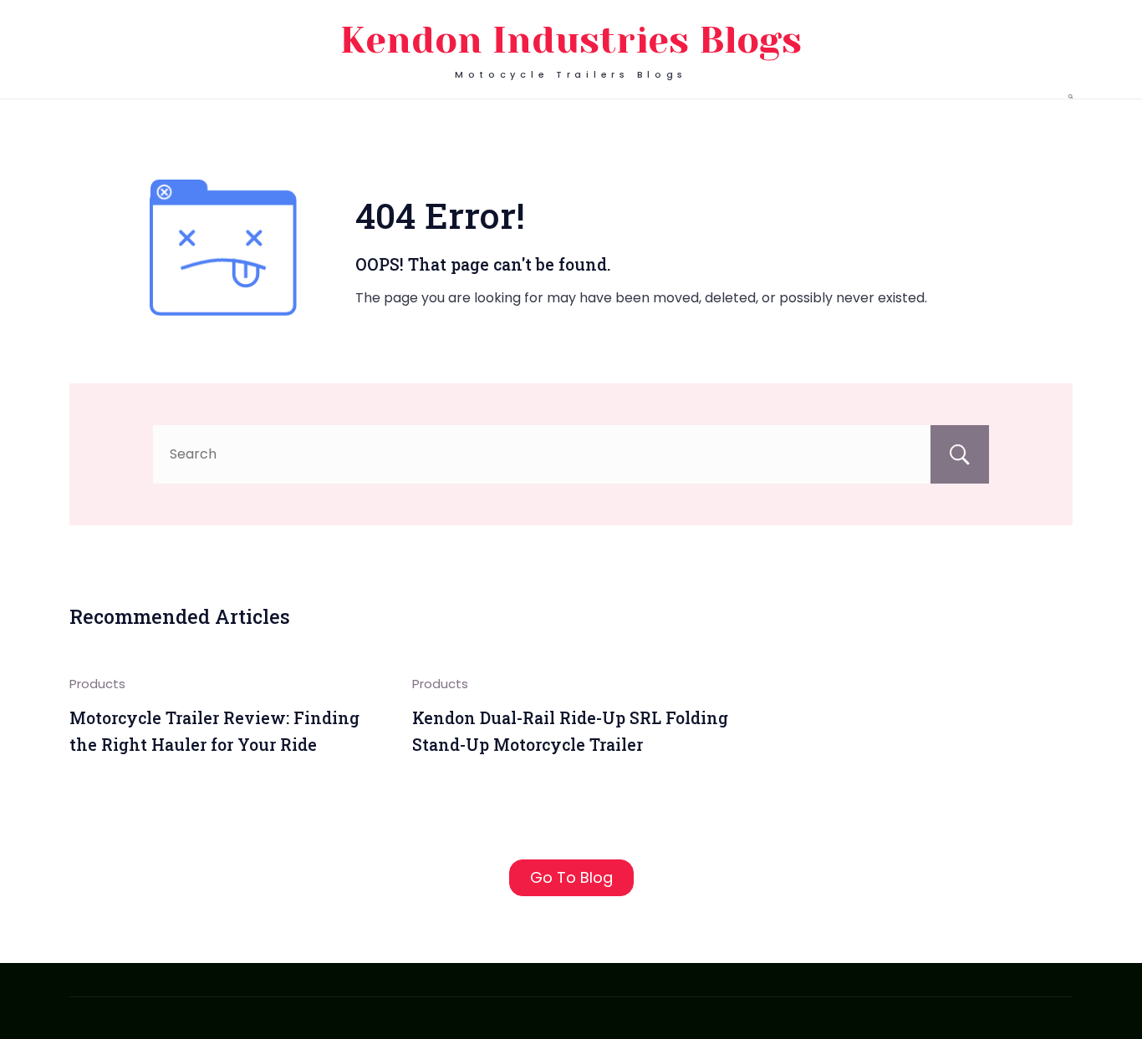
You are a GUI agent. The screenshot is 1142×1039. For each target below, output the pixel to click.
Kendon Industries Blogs (571, 40)
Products (97, 683)
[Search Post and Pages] (1070, 96)
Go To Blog (571, 877)
